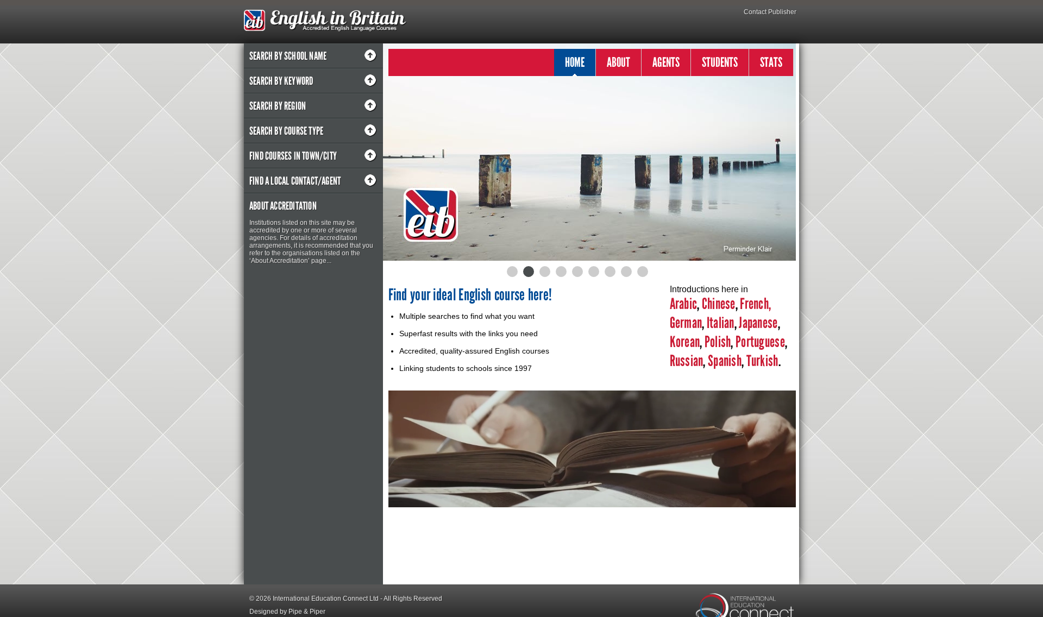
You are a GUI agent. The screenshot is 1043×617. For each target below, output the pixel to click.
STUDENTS (720, 62)
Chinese (719, 303)
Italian (720, 322)
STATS (771, 62)
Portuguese (759, 341)
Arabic (684, 303)
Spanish (724, 360)
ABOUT (618, 62)
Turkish (762, 360)
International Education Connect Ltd (326, 598)
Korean (685, 341)
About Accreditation (283, 205)
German (686, 322)
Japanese (758, 322)
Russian (686, 360)
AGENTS (666, 62)
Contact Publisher (770, 12)
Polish (718, 341)
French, (755, 303)
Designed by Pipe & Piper (287, 611)
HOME (575, 62)
